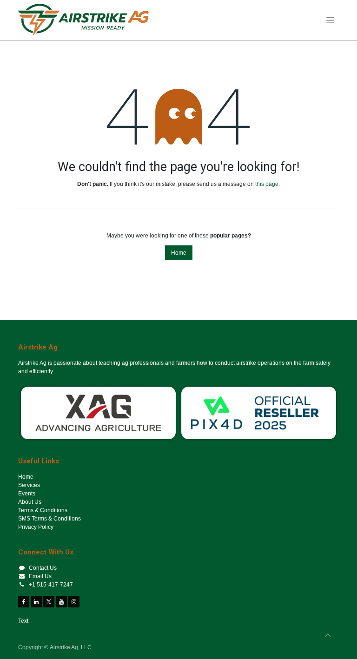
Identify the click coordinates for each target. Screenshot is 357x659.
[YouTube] (61, 601)
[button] (328, 635)
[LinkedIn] (36, 601)
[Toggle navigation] (330, 20)
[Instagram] (73, 601)
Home (178, 253)
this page (266, 184)
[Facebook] (23, 601)
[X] (48, 601)
